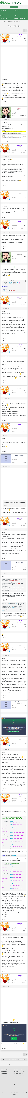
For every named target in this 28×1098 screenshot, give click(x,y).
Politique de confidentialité (21, 1092)
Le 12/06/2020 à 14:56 (6, 632)
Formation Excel (4, 1071)
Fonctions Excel (3, 13)
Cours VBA (16, 10)
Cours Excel (3, 10)
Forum (1, 15)
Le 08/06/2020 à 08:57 (6, 308)
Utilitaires (2, 1076)
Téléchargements (4, 18)
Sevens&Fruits (17, 21)
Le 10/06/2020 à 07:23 (6, 398)
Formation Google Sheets (19, 1071)
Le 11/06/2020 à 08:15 (6, 529)
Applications (10, 21)
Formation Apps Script (18, 1073)
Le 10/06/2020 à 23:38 (6, 466)
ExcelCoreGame (19, 455)
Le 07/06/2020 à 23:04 (6, 264)
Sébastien (19, 108)
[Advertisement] (14, 62)
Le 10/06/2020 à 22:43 (6, 435)
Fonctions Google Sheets (19, 1075)
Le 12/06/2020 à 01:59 (6, 573)
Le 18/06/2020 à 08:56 (6, 749)
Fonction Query (17, 1076)
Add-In (15, 15)
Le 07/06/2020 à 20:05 (6, 46)
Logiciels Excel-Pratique (19, 18)
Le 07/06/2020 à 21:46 (6, 156)
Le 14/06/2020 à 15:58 (6, 655)
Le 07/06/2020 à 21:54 (6, 203)
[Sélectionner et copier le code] (25, 281)
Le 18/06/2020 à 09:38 (6, 805)
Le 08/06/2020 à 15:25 (6, 356)
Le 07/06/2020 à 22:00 (6, 232)
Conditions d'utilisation (11, 1092)
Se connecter (5, 6)
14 (25, 461)
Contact (14, 1094)
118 (25, 113)
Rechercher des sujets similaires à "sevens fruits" (14, 1059)
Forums (4, 21)
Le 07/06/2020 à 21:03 (6, 119)
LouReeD (19, 35)
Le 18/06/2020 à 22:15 (6, 986)
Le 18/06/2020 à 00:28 (6, 713)
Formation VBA (4, 1073)
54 (25, 40)
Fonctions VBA (17, 13)
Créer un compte (14, 6)
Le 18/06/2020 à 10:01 (6, 934)
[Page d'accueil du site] (1, 21)
